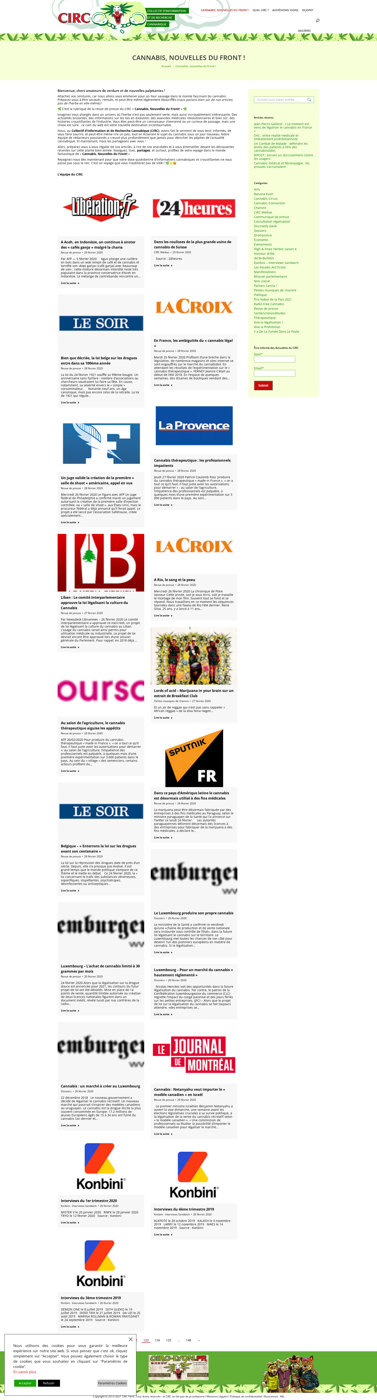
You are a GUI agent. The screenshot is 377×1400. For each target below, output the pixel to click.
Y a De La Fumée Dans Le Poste (276, 331)
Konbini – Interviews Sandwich (276, 263)
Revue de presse (71, 252)
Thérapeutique (265, 318)
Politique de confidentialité (246, 1396)
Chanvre (260, 208)
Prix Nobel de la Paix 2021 (273, 299)
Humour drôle (264, 253)
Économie (261, 240)
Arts (257, 189)
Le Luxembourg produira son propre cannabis (193, 913)
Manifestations (265, 272)
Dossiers (159, 918)
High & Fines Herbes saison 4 (275, 249)
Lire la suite (68, 283)
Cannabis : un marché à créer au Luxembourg (100, 1086)
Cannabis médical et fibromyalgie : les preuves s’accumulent (282, 165)
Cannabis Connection (269, 203)
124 (157, 1340)
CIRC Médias (161, 252)
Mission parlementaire (270, 276)
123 (146, 1340)
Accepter (25, 1383)
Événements (263, 244)
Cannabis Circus (266, 198)
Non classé (262, 281)
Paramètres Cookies (112, 1383)
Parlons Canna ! (265, 285)
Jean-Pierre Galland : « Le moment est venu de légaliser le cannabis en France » (283, 127)
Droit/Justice (263, 235)
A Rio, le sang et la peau (174, 579)
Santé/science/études (269, 313)
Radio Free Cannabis (269, 304)
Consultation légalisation (272, 221)
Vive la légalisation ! (268, 322)
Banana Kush (263, 194)
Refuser (49, 1383)
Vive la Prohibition (267, 327)
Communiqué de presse (271, 217)
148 (188, 1340)
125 (168, 1340)
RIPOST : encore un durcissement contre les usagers (283, 156)
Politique (260, 295)
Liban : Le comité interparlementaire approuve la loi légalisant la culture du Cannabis (94, 602)
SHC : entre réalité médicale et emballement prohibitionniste (276, 137)
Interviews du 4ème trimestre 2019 (184, 1209)
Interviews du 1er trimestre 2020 (89, 1200)
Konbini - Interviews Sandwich (79, 1205)
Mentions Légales (217, 1396)
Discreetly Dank (265, 226)
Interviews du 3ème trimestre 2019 (91, 1297)
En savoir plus (24, 1371)
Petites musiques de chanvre (171, 701)
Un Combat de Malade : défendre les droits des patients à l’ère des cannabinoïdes (281, 147)
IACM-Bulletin (264, 258)
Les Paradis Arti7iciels (270, 267)
